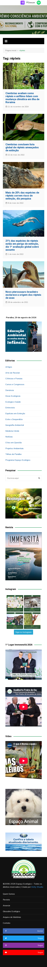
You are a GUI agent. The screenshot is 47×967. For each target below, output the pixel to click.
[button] (15, 603)
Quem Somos (9, 894)
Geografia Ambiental (14, 425)
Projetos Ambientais (14, 448)
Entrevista (10, 407)
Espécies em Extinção (15, 413)
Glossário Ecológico (11, 911)
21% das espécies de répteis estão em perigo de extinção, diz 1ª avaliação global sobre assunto (22, 245)
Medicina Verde (12, 431)
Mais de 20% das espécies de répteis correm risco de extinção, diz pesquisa (22, 195)
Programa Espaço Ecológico (17, 460)
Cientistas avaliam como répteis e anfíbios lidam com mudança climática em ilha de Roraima (22, 98)
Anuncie (6, 905)
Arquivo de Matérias (12, 917)
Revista (6, 899)
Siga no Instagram (23, 632)
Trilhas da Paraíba (13, 454)
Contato (6, 923)
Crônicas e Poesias (13, 378)
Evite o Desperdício (14, 419)
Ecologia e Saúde (13, 402)
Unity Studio (37, 887)
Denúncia (9, 390)
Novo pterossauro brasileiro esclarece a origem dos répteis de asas (23, 294)
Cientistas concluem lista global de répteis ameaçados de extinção (22, 147)
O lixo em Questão (13, 442)
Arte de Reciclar (12, 372)
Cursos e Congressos (14, 384)
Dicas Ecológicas (12, 396)
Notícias (9, 436)
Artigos (8, 367)
